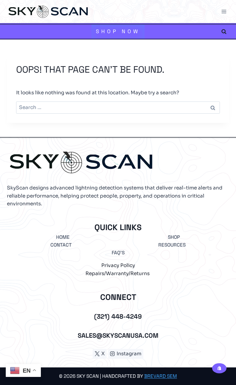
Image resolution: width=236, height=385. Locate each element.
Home (63, 237)
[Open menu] (223, 11)
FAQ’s (118, 252)
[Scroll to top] (218, 361)
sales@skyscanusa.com (118, 335)
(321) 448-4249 (118, 316)
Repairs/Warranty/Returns (117, 274)
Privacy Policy (118, 265)
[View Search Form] (224, 31)
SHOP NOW (118, 31)
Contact (61, 245)
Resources (172, 245)
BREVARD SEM (160, 376)
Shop (174, 237)
